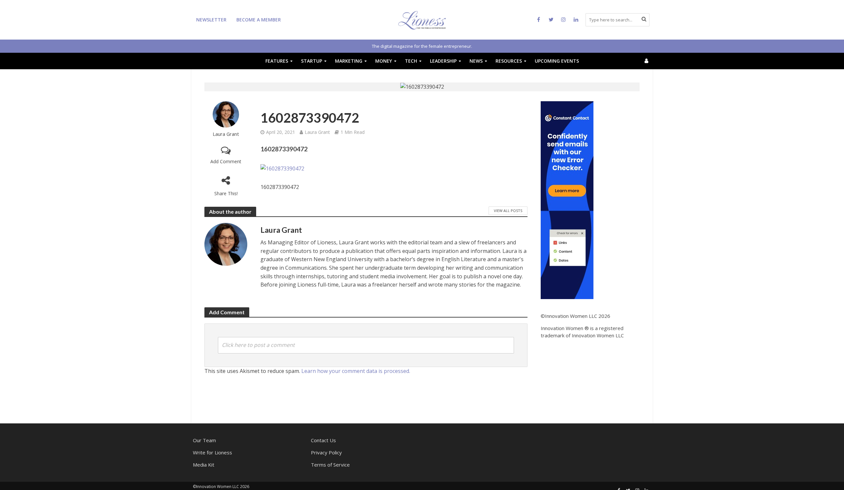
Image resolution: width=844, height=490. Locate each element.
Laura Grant (226, 134)
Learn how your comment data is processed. (355, 371)
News (476, 61)
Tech (411, 61)
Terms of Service (330, 464)
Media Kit (203, 464)
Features (276, 61)
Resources (509, 61)
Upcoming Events (557, 61)
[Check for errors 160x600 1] (567, 199)
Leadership (443, 61)
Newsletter (211, 19)
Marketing (348, 61)
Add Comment (225, 161)
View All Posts (508, 210)
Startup (311, 61)
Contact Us (323, 440)
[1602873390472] (282, 168)
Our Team (204, 440)
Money (383, 61)
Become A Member (258, 19)
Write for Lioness (212, 452)
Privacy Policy (326, 452)
